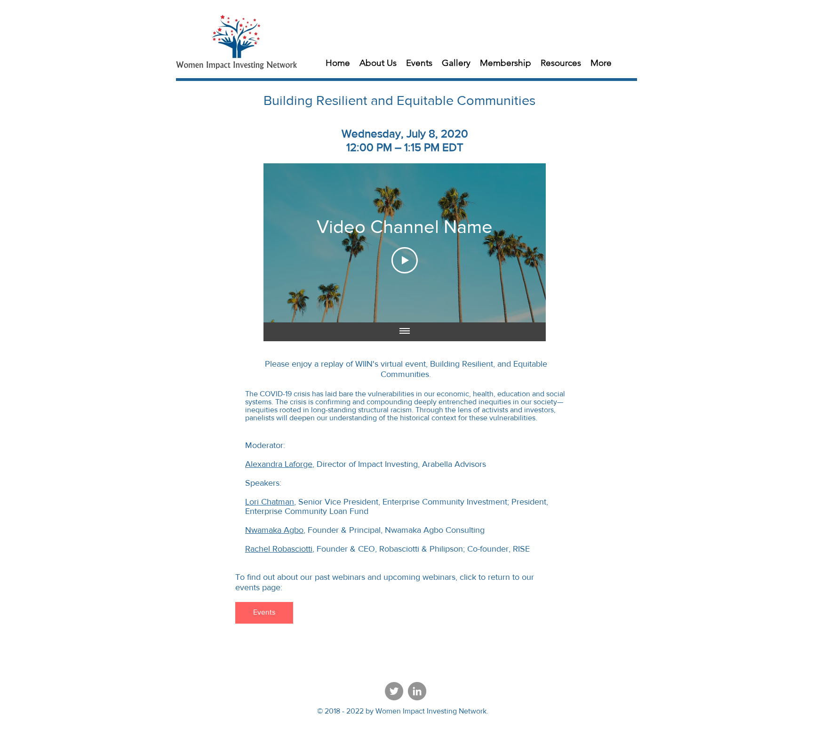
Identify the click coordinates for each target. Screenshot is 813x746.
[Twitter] (394, 691)
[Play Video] (404, 260)
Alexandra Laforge (278, 464)
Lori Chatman (269, 501)
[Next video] (526, 243)
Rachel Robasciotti (278, 548)
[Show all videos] (405, 331)
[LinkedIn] (417, 691)
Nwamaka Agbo (274, 530)
